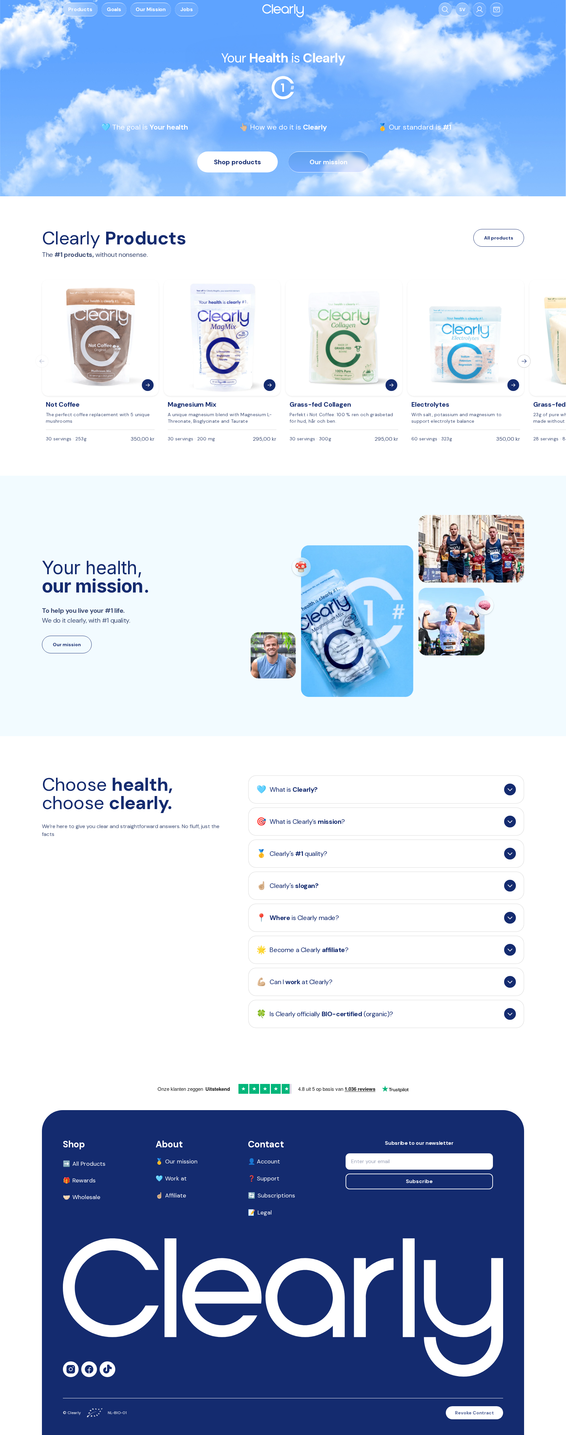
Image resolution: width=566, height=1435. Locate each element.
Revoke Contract (474, 1413)
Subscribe (419, 1181)
